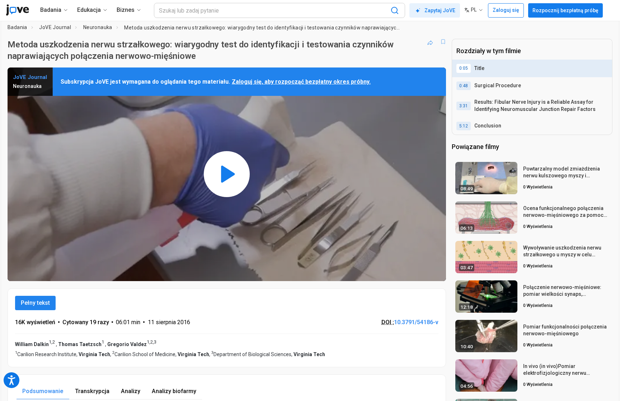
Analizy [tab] (130, 391)
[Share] (430, 42)
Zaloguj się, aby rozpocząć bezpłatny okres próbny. (301, 81)
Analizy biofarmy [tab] (174, 391)
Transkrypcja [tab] (92, 391)
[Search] (395, 10)
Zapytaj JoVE (439, 10)
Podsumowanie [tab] (43, 391)
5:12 (463, 126)
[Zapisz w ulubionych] (443, 42)
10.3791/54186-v (416, 322)
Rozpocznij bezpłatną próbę (565, 10)
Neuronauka (97, 27)
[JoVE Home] (17, 10)
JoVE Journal (55, 27)
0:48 (463, 85)
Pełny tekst (35, 302)
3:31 (463, 105)
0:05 (463, 68)
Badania (17, 27)
